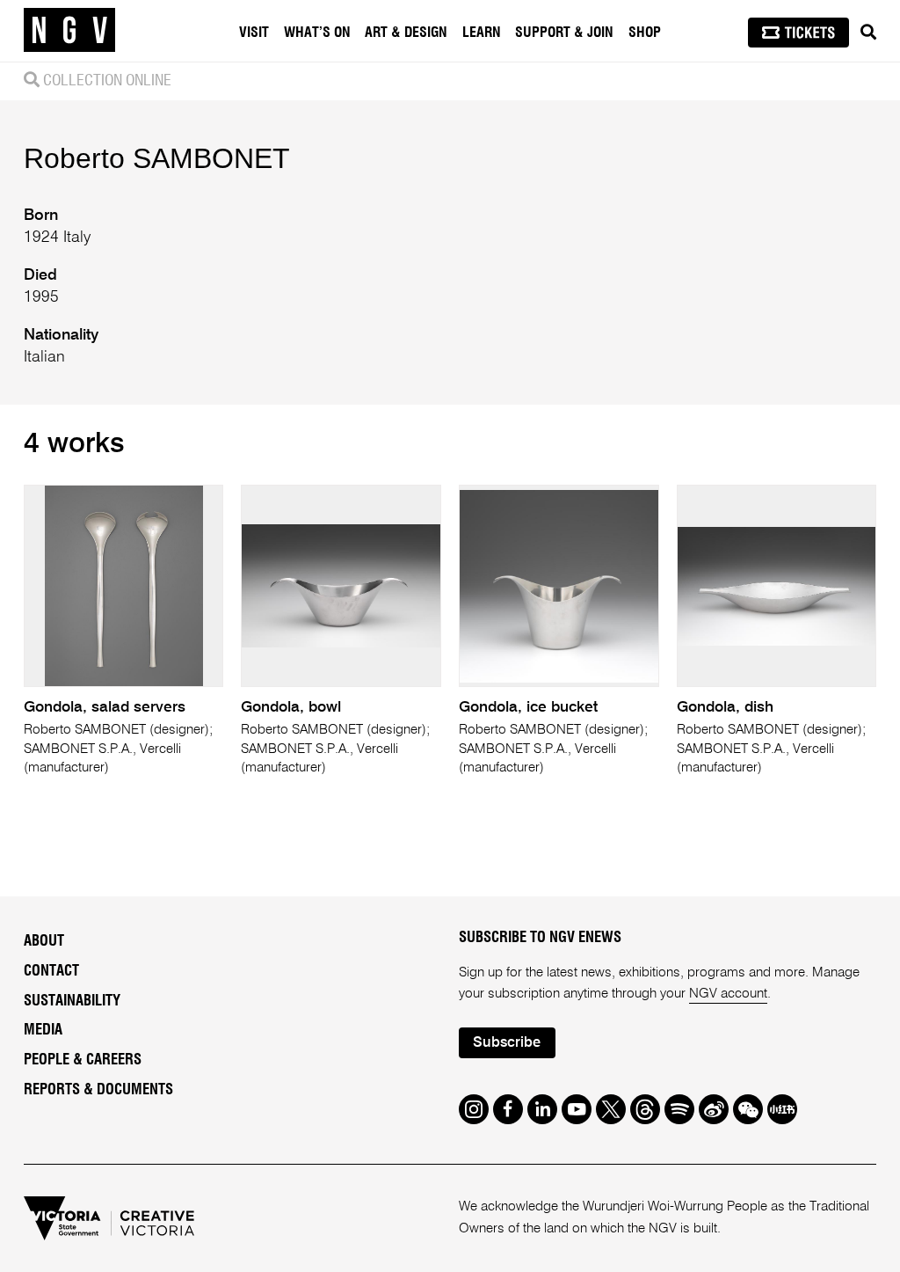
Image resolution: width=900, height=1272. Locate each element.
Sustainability (72, 1001)
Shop (644, 33)
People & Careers (83, 1060)
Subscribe (507, 1042)
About (44, 941)
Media (43, 1030)
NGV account (728, 993)
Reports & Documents (98, 1090)
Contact (51, 971)
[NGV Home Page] (69, 30)
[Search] (868, 32)
